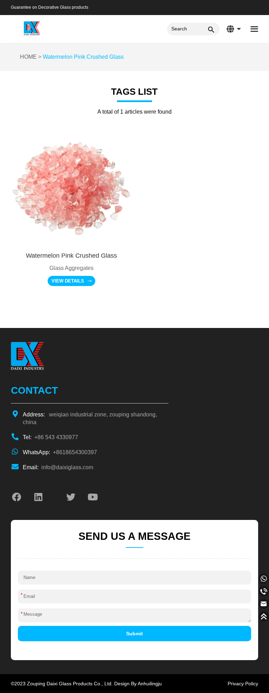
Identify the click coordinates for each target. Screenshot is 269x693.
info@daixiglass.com (58, 467)
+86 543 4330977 (50, 437)
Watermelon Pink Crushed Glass (83, 57)
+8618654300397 (60, 452)
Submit (134, 633)
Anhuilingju (150, 683)
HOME (28, 57)
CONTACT (34, 390)
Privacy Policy (243, 683)
